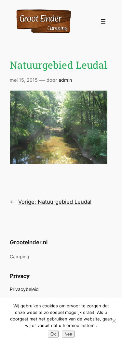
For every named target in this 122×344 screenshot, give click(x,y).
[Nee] (114, 321)
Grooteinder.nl (28, 242)
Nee (68, 334)
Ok (53, 334)
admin (65, 80)
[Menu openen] (103, 22)
